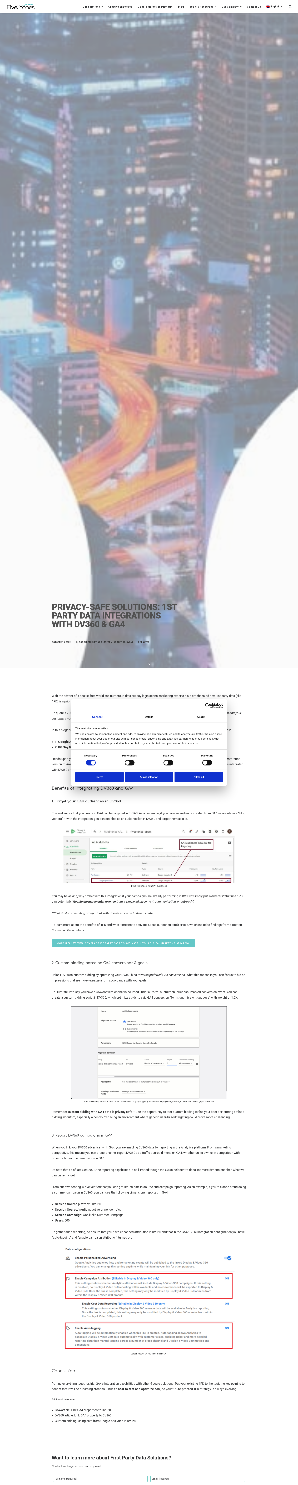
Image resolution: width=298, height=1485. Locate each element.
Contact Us (254, 6)
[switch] (130, 762)
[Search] (290, 6)
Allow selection (149, 776)
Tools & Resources (201, 6)
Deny (99, 776)
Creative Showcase (120, 6)
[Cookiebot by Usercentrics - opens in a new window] (208, 705)
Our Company (230, 6)
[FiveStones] (20, 6)
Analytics (119, 642)
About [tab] (201, 716)
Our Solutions (91, 6)
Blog (181, 6)
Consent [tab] (97, 716)
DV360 (129, 642)
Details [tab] (149, 716)
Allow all (198, 776)
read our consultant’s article (169, 925)
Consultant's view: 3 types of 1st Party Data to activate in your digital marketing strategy (123, 943)
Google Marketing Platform (155, 6)
